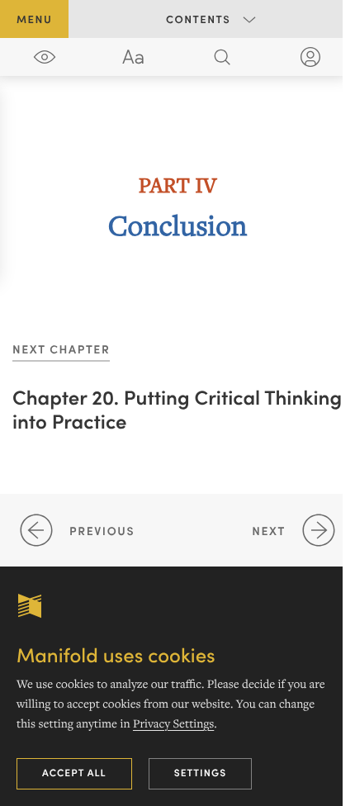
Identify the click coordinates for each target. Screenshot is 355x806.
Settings (200, 773)
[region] (177, 205)
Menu (34, 18)
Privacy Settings (173, 723)
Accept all (74, 773)
